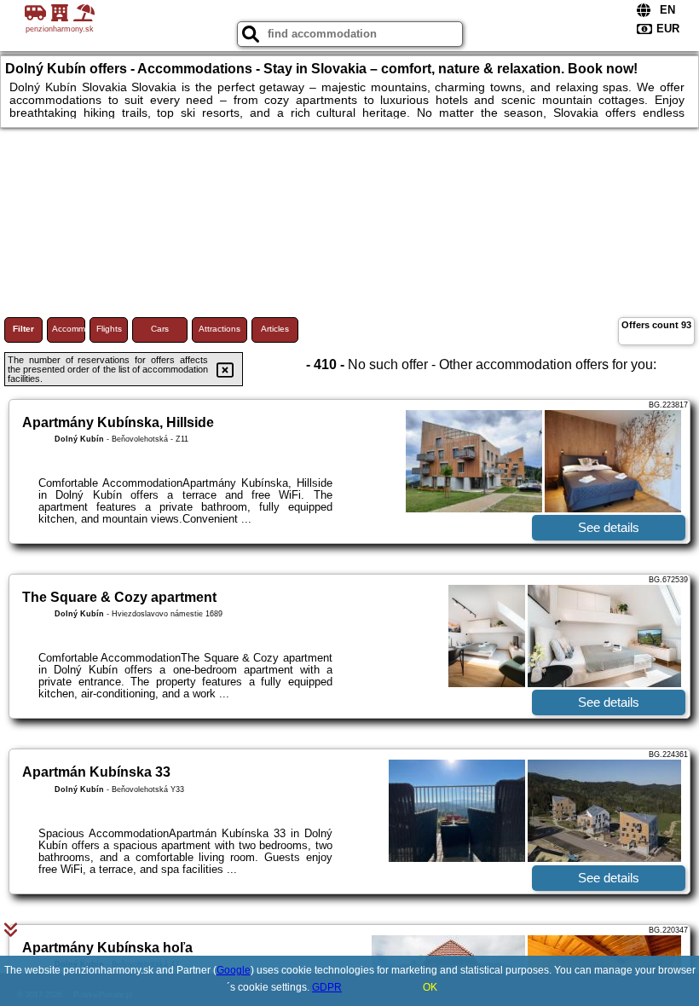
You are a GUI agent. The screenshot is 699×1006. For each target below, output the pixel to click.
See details (608, 527)
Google (234, 970)
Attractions (219, 328)
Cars (160, 328)
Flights (109, 328)
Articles (275, 328)
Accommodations (68, 328)
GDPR (327, 987)
